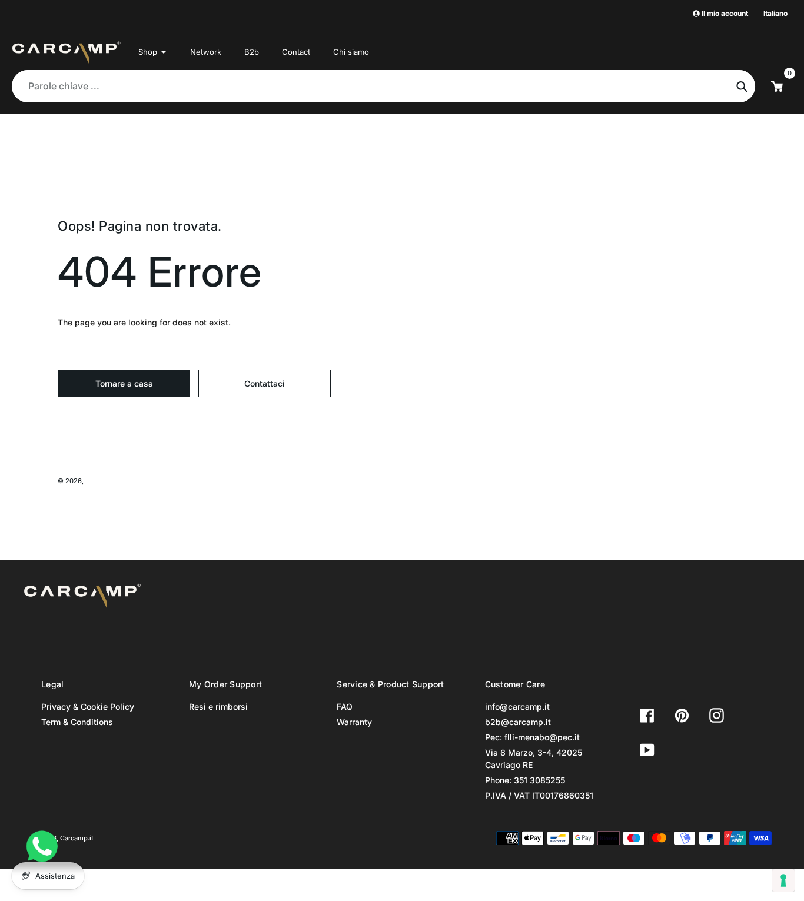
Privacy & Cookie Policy (87, 706)
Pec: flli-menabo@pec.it (532, 737)
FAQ (345, 706)
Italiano (775, 13)
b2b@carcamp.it (518, 722)
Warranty (354, 722)
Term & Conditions (77, 722)
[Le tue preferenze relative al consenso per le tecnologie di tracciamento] (783, 880)
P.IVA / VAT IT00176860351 (539, 795)
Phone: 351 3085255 (525, 780)
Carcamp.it (102, 481)
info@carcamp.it (517, 706)
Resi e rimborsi (218, 706)
